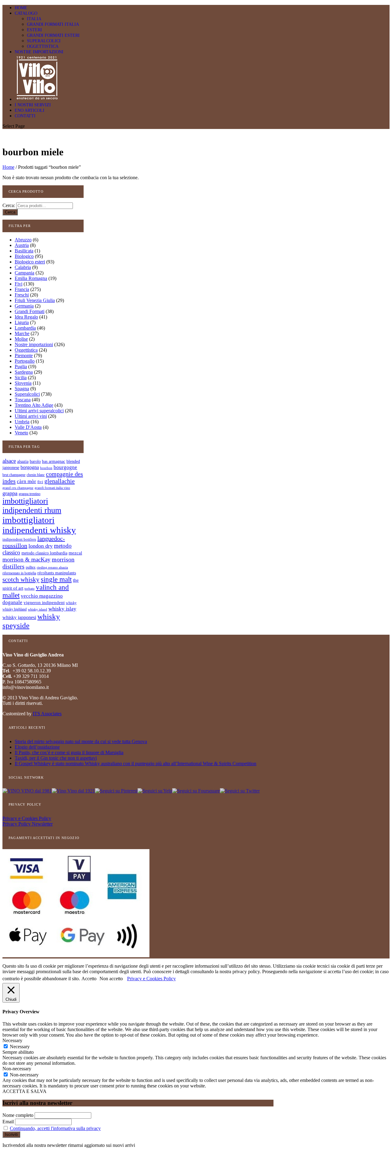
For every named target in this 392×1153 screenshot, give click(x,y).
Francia (22, 289)
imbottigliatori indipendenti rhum (31, 506)
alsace (9, 461)
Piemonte (24, 355)
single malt (56, 579)
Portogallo (25, 361)
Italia (34, 19)
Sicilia (21, 377)
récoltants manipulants (56, 572)
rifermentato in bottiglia (19, 573)
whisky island (37, 609)
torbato (29, 588)
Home (8, 167)
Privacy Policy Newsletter (27, 823)
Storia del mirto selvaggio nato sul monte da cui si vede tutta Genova (81, 741)
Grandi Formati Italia (53, 24)
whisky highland (14, 609)
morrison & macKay (26, 559)
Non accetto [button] (111, 978)
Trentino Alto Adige (34, 405)
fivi (40, 481)
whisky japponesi (19, 617)
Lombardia (25, 328)
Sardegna (24, 372)
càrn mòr (26, 481)
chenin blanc (36, 475)
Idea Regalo (26, 316)
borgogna (30, 467)
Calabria (23, 267)
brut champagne (13, 475)
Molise (21, 339)
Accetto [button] (88, 978)
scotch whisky (21, 579)
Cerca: (8, 205)
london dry (40, 546)
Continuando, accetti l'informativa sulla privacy (55, 1128)
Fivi (18, 283)
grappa (9, 493)
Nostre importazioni (39, 52)
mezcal (75, 552)
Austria (22, 245)
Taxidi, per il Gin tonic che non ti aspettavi (56, 758)
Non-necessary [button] (16, 1068)
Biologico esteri (30, 261)
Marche (22, 333)
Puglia (21, 366)
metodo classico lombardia (44, 553)
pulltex (31, 567)
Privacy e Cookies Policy (26, 818)
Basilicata (24, 250)
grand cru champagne (17, 488)
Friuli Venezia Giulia (35, 300)
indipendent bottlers (19, 539)
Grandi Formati (29, 311)
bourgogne (65, 467)
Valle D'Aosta (28, 427)
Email (8, 1121)
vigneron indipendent (44, 602)
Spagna (22, 388)
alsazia (22, 461)
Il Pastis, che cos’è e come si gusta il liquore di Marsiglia (69, 752)
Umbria (22, 421)
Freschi (22, 294)
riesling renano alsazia (52, 567)
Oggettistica (26, 350)
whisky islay (62, 609)
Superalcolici (27, 394)
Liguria (22, 322)
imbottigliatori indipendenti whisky (39, 525)
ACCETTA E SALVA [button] (24, 1091)
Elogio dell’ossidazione (37, 747)
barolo (35, 461)
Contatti (25, 116)
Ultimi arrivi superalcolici (39, 410)
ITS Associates (47, 713)
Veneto (21, 432)
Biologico (24, 256)
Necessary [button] (12, 1040)
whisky (71, 603)
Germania (24, 305)
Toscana (23, 399)
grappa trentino (29, 494)
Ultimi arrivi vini (31, 416)
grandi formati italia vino (52, 488)
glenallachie (59, 481)
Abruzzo (23, 239)
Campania (24, 272)
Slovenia (23, 383)
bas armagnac (53, 461)
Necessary (20, 1046)
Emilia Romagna (31, 278)
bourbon (46, 468)
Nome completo (17, 1115)
